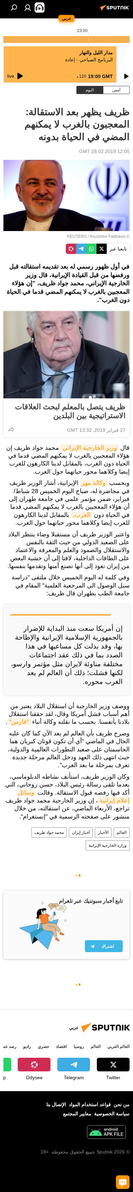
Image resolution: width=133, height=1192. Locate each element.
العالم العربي (118, 1046)
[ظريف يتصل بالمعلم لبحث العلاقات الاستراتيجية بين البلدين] (66, 354)
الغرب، (81, 514)
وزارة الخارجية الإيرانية (108, 845)
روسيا (79, 1046)
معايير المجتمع (77, 1113)
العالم (122, 832)
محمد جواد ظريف (49, 832)
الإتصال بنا (56, 1104)
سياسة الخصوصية (112, 1113)
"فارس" (19, 721)
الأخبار (103, 832)
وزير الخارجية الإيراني (89, 447)
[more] (11, 429)
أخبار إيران (81, 832)
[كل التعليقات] (123, 1182)
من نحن (122, 1104)
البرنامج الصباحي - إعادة (89, 59)
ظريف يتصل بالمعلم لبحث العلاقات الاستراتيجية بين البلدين (70, 411)
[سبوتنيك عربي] (116, 10)
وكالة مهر (94, 482)
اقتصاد (61, 1046)
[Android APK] (106, 1133)
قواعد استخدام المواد (90, 1104)
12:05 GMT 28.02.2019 (104, 151)
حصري (43, 1046)
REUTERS (77, 236)
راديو (27, 1046)
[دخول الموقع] (27, 7)
